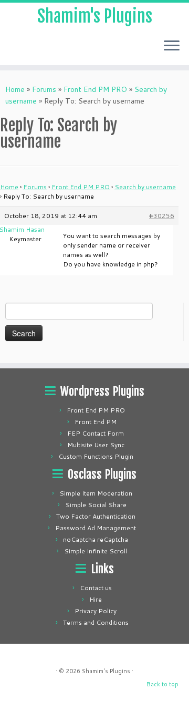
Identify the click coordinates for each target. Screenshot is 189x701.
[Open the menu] (172, 46)
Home (15, 89)
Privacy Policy (96, 610)
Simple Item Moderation (95, 493)
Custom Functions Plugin (95, 456)
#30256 (161, 215)
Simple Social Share (96, 504)
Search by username (145, 186)
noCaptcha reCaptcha (95, 539)
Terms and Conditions (96, 622)
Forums (44, 89)
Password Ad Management (95, 527)
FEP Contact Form (95, 433)
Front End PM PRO (95, 89)
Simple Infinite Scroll (95, 551)
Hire (95, 599)
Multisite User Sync (95, 444)
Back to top (162, 684)
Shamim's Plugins (94, 16)
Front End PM (96, 421)
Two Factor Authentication (95, 516)
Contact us (96, 587)
